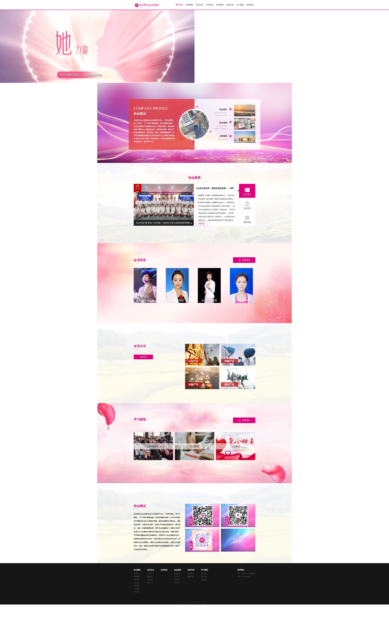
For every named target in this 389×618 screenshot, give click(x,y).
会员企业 (199, 5)
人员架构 (136, 589)
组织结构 (136, 576)
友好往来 (230, 5)
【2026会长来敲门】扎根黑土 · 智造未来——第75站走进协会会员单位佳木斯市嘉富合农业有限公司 (217, 209)
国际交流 (190, 576)
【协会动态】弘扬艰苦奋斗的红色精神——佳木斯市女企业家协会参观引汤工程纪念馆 (217, 213)
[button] (189, 223)
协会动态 (177, 573)
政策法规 (177, 579)
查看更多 (201, 224)
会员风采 (209, 5)
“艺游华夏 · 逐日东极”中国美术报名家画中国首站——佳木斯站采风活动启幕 (217, 199)
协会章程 (136, 579)
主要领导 (136, 585)
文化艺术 (177, 576)
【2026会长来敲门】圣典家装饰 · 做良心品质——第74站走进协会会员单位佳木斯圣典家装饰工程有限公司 (217, 206)
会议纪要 (204, 576)
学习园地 (240, 5)
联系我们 (250, 5)
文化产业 (150, 573)
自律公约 (136, 592)
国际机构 (190, 573)
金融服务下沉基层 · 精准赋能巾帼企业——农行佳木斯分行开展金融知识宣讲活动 (217, 195)
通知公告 (177, 582)
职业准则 (136, 582)
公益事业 (204, 579)
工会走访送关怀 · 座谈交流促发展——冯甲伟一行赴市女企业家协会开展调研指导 (216, 188)
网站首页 (179, 5)
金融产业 (150, 579)
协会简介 (136, 573)
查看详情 (143, 357)
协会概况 (189, 5)
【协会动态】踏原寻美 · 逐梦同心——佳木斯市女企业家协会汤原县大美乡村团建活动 (217, 217)
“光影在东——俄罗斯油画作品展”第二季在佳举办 (215, 220)
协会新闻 (219, 5)
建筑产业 (150, 582)
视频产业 (150, 576)
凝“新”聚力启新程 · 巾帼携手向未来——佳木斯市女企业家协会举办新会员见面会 (217, 202)
